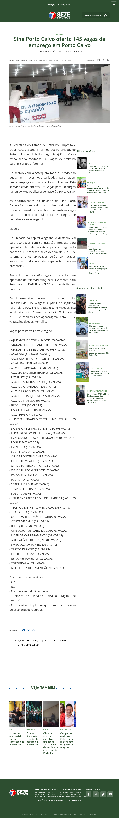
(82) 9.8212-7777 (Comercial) (45, 794)
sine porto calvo (28, 645)
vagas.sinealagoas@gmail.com (29, 322)
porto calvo (49, 640)
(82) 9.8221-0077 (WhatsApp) (70, 792)
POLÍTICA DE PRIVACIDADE (51, 800)
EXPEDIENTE (75, 800)
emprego (33, 640)
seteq (64, 640)
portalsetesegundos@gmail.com (47, 796)
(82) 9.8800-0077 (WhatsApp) (45, 792)
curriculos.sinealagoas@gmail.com (42, 317)
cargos (19, 640)
